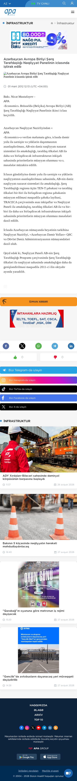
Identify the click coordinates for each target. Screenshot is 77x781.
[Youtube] (38, 728)
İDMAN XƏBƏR (38, 301)
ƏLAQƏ (38, 710)
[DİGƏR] (71, 12)
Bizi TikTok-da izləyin (20, 389)
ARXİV (38, 714)
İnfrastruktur (65, 23)
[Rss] (56, 728)
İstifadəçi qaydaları (28, 770)
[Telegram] (44, 728)
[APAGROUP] (38, 748)
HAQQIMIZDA (38, 705)
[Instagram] (27, 728)
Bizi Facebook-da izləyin (22, 398)
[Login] (72, 3)
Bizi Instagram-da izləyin (22, 380)
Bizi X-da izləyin (17, 407)
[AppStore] (50, 757)
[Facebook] (21, 728)
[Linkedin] (50, 728)
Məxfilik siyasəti (50, 770)
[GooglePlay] (27, 757)
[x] (33, 728)
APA (6, 101)
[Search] (64, 3)
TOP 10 (38, 719)
